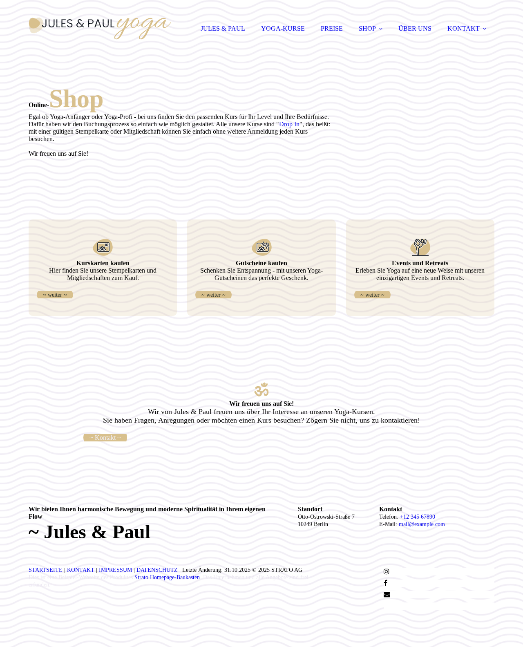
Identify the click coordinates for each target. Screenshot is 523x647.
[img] (100, 28)
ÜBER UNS (414, 28)
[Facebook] (385, 583)
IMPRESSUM (115, 570)
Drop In (289, 124)
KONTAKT (463, 28)
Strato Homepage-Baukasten (167, 577)
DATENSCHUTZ (157, 570)
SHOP (367, 28)
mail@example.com (422, 524)
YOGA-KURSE (283, 28)
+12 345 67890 (417, 517)
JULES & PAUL (223, 28)
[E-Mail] (387, 594)
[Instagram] (386, 571)
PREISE (332, 28)
